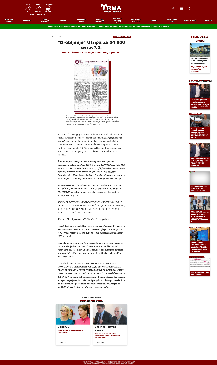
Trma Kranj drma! (172, 20)
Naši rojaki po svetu (135, 20)
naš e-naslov (132, 361)
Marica (63, 20)
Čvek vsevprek (45, 20)
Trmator (208, 20)
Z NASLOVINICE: (199, 80)
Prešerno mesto (81, 20)
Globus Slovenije (99, 20)
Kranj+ (154, 20)
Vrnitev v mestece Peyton (117, 20)
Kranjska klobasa (9, 20)
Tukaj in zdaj (190, 20)
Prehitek (27, 20)
